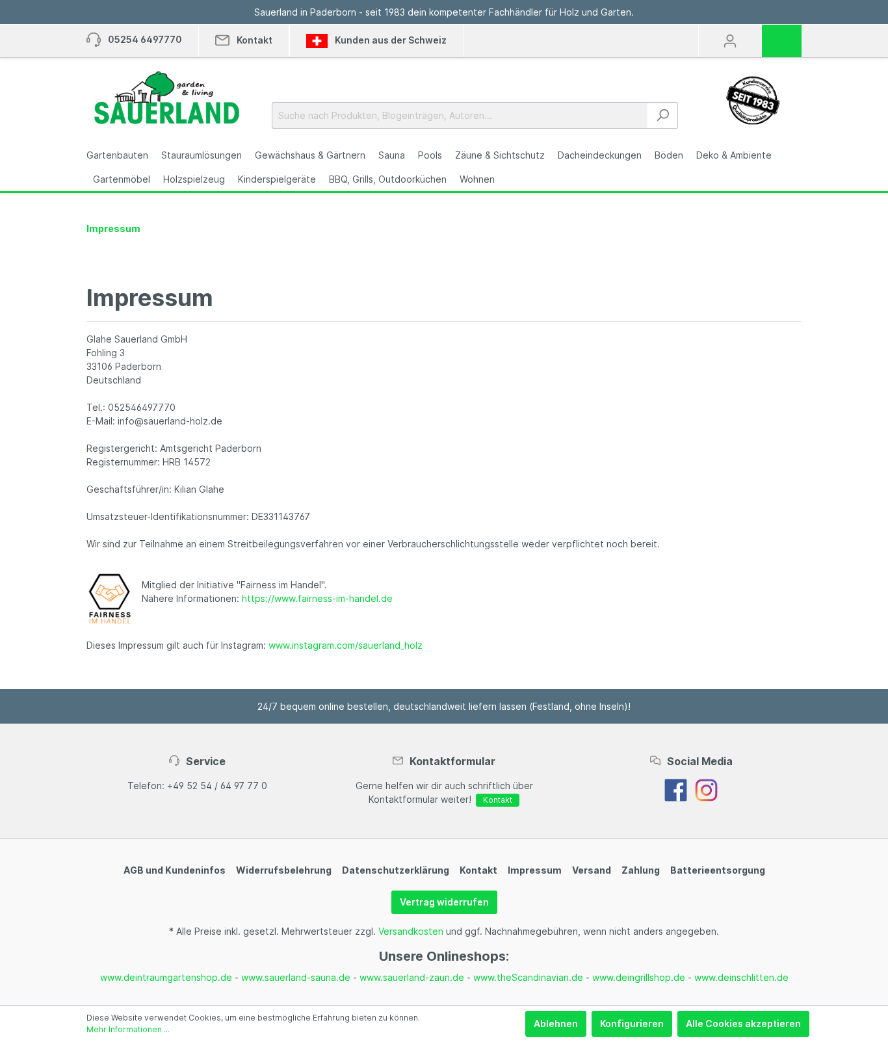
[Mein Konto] (730, 41)
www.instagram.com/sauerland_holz (345, 645)
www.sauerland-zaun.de (411, 977)
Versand (591, 870)
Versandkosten (410, 931)
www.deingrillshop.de (638, 977)
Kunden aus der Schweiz (390, 40)
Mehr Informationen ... (128, 1029)
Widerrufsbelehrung (284, 870)
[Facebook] (675, 788)
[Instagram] (706, 788)
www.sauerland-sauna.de (295, 977)
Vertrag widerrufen (444, 901)
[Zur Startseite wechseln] (166, 97)
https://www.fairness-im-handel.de (317, 598)
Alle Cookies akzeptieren (743, 1023)
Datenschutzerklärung (395, 870)
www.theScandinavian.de (528, 977)
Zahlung (640, 870)
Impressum (535, 870)
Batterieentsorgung (717, 870)
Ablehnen (556, 1023)
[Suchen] (662, 115)
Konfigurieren (632, 1023)
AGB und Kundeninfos (175, 870)
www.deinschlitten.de (741, 977)
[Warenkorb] (786, 36)
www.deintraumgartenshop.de (166, 977)
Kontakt (497, 800)
